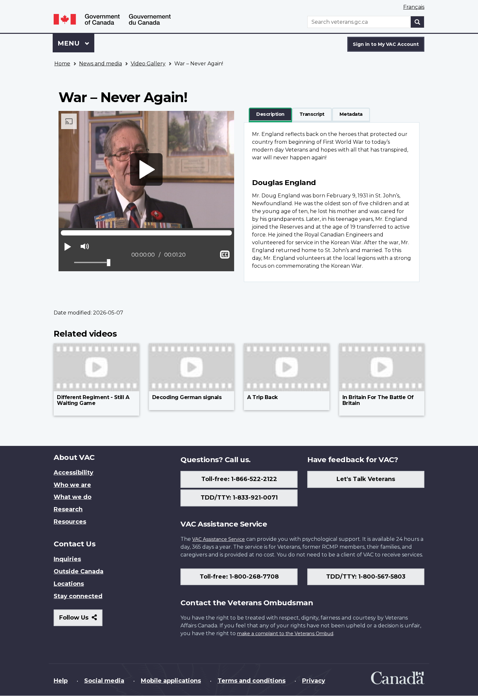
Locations (69, 583)
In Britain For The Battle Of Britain (378, 400)
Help (61, 680)
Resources (70, 521)
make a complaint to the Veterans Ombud (285, 633)
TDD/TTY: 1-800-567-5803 (365, 576)
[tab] (270, 114)
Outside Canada (78, 571)
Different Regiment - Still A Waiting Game (93, 400)
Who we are (72, 485)
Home (62, 63)
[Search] (417, 22)
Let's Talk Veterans (366, 479)
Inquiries (67, 559)
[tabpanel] (331, 202)
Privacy (313, 680)
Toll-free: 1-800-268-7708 (239, 576)
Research (68, 509)
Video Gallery (148, 63)
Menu (70, 43)
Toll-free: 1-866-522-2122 (239, 479)
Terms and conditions (251, 680)
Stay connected (78, 596)
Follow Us (80, 620)
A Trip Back (262, 397)
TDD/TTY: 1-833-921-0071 (239, 497)
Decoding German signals (187, 397)
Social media (104, 680)
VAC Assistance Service (218, 539)
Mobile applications (171, 680)
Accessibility (73, 472)
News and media (100, 63)
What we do (72, 497)
